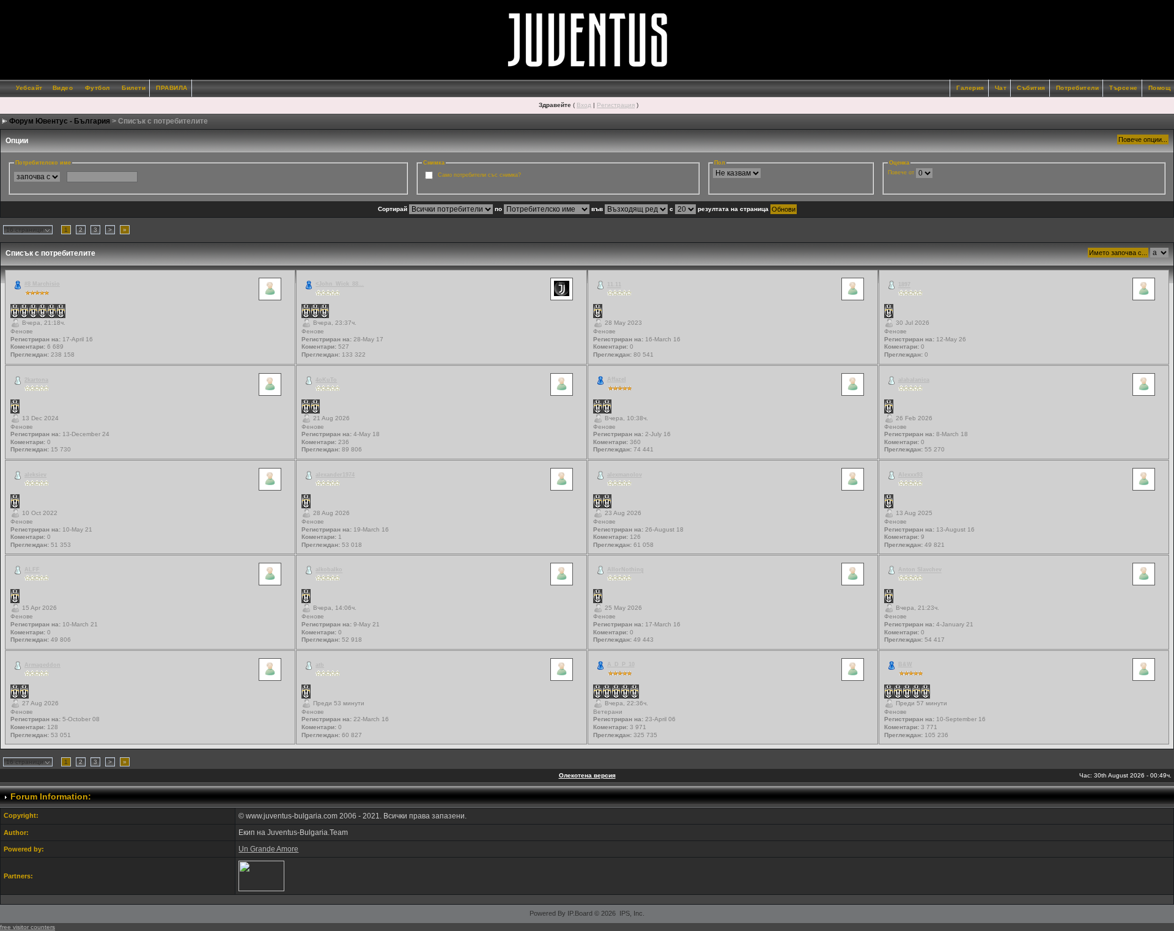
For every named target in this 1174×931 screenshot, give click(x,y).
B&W (905, 664)
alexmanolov (624, 475)
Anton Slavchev (920, 570)
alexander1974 (335, 475)
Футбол (97, 87)
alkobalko (329, 570)
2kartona (36, 380)
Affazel (616, 379)
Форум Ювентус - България (59, 121)
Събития (1031, 87)
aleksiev (35, 475)
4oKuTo (326, 380)
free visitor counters (27, 927)
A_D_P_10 (621, 664)
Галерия (970, 87)
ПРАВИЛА (172, 87)
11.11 (614, 285)
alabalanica (913, 380)
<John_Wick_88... (340, 284)
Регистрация (616, 105)
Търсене (1123, 87)
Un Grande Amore (268, 849)
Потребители (1077, 87)
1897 (904, 285)
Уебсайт (29, 87)
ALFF (32, 570)
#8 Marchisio (42, 284)
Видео (63, 87)
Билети (134, 87)
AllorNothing (625, 570)
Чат (1001, 87)
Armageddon (42, 665)
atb (320, 665)
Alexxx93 (910, 475)
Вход (584, 105)
